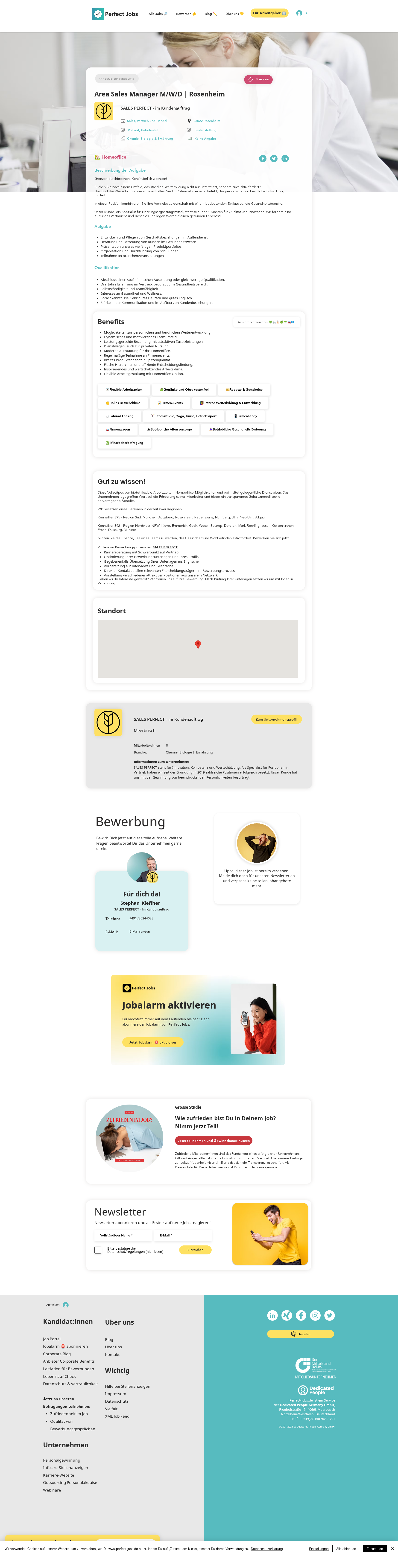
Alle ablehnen (346, 1548)
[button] (158, 14)
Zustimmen (375, 1548)
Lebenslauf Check (59, 1376)
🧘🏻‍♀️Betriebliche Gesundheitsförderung (237, 429)
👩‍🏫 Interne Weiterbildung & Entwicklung (230, 403)
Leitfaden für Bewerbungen (68, 1368)
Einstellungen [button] (319, 1548)
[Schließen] (392, 1548)
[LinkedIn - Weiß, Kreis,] (272, 1315)
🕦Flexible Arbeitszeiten (124, 389)
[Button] (262, 158)
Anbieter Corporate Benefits (69, 1361)
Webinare (52, 1490)
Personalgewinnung (61, 1460)
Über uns (119, 1322)
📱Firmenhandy (245, 416)
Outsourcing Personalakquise (70, 1482)
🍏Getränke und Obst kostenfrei (184, 389)
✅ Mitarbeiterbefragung (124, 443)
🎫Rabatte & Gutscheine (244, 389)
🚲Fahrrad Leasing (119, 416)
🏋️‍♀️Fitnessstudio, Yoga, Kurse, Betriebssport (184, 416)
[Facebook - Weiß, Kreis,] (301, 1315)
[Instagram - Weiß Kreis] (315, 1315)
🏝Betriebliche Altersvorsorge (169, 429)
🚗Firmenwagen (117, 429)
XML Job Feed (117, 1416)
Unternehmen (65, 1444)
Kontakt (112, 1354)
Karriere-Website (58, 1475)
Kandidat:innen (68, 1321)
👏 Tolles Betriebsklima (122, 403)
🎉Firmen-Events (170, 403)
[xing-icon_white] (286, 1315)
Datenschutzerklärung (267, 1548)
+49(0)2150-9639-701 (319, 1418)
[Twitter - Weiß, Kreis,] (329, 1315)
